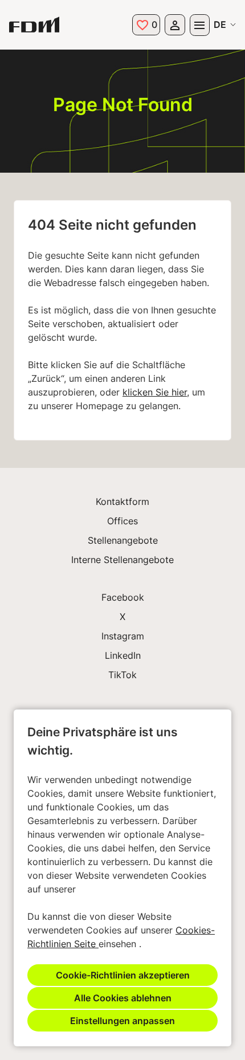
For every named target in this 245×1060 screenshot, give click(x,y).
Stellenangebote (123, 540)
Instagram (122, 636)
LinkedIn (123, 655)
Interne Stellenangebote (122, 559)
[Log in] (175, 25)
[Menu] (200, 25)
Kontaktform (122, 501)
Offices (122, 521)
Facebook (122, 597)
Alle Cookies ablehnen (123, 997)
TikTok (122, 674)
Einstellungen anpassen (122, 1020)
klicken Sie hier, (155, 392)
